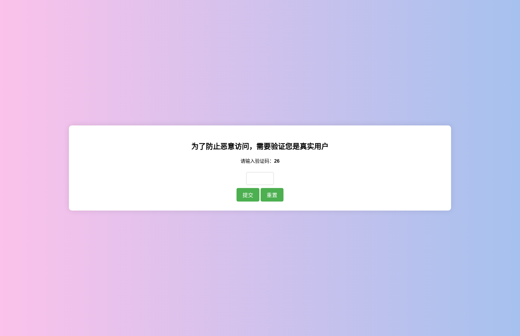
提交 (248, 195)
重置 (272, 195)
